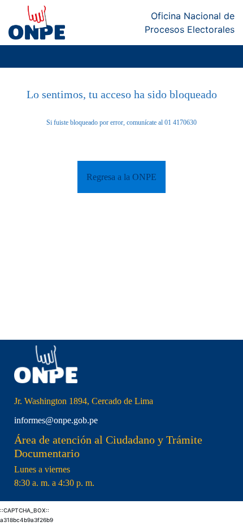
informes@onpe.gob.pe (56, 420)
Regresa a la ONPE (121, 177)
